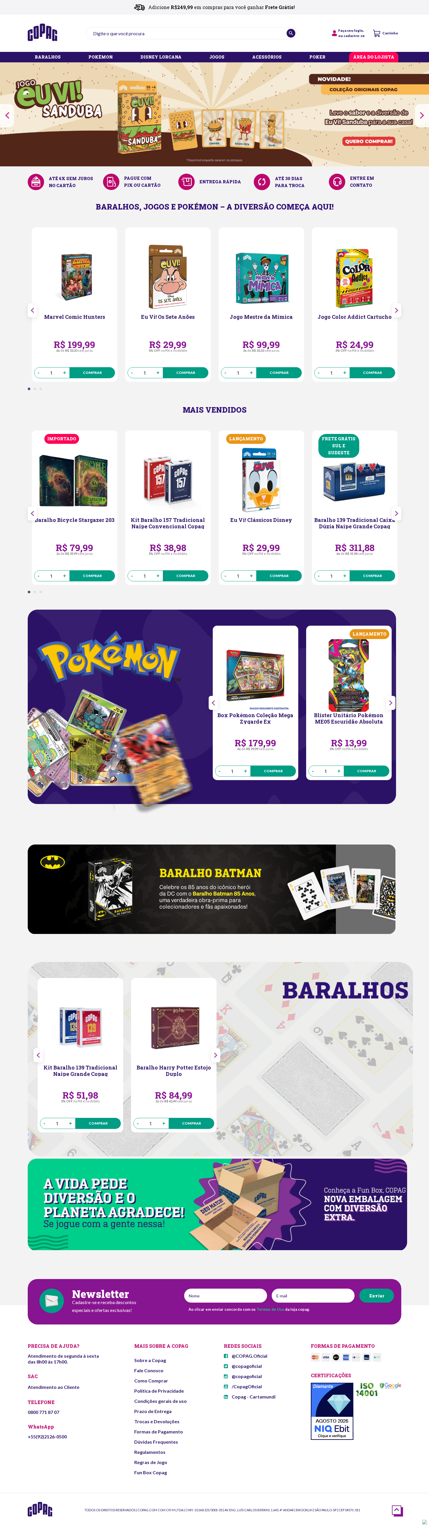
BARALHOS (48, 57)
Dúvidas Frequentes (156, 1442)
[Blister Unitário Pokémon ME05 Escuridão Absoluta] (348, 675)
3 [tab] (42, 390)
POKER (317, 57)
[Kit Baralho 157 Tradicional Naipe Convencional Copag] (168, 480)
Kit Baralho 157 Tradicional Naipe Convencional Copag (168, 523)
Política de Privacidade (159, 1391)
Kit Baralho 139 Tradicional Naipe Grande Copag (80, 1070)
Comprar (92, 372)
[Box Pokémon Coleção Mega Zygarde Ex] (255, 675)
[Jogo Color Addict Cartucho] (354, 277)
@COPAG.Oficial (249, 1356)
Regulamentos (149, 1452)
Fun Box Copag (150, 1472)
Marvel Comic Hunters (74, 317)
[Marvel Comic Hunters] (74, 277)
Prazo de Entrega (153, 1411)
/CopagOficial (246, 1386)
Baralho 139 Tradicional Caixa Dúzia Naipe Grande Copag (354, 523)
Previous (7, 115)
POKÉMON (100, 57)
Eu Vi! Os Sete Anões (168, 317)
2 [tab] (36, 390)
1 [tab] (31, 390)
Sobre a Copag (150, 1360)
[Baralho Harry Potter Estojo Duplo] (173, 1027)
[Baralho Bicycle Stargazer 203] (74, 480)
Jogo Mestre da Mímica (261, 317)
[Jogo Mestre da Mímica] (261, 277)
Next (422, 115)
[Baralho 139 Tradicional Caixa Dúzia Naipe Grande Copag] (354, 480)
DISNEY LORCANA (161, 57)
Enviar (376, 1296)
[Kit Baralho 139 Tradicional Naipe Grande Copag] (80, 1027)
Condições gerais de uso (160, 1401)
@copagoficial (246, 1366)
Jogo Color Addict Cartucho (355, 317)
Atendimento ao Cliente (53, 1387)
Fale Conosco (148, 1370)
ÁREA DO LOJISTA (373, 57)
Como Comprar (151, 1380)
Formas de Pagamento (158, 1431)
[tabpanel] (74, 304)
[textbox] (192, 33)
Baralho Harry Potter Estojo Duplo (174, 1070)
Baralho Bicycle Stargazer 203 (74, 520)
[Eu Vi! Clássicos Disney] (261, 480)
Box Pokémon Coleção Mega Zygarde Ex (255, 718)
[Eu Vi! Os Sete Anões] (168, 277)
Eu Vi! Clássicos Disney (261, 520)
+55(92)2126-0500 (47, 1436)
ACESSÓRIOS (267, 57)
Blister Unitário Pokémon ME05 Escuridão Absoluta (348, 718)
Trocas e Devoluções (156, 1421)
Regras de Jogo (150, 1462)
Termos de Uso (270, 1309)
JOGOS (216, 57)
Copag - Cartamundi (253, 1396)
